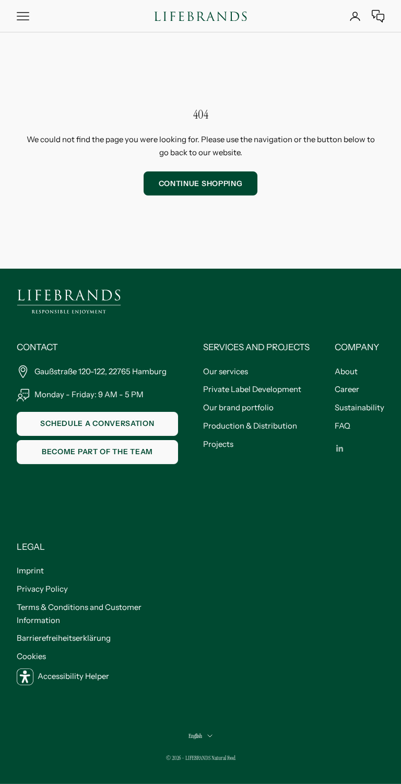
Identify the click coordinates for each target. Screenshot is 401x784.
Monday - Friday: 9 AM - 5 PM (89, 394)
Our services (225, 371)
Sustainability (359, 407)
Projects (218, 444)
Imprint (30, 570)
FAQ (342, 426)
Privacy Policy (42, 589)
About (346, 371)
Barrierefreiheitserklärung (64, 638)
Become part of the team (97, 451)
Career (347, 389)
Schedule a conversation (97, 423)
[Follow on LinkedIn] (340, 448)
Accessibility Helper (73, 676)
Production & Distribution (250, 426)
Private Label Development (252, 389)
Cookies (31, 656)
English (195, 736)
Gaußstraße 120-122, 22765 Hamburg (100, 371)
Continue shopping (201, 183)
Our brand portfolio (238, 407)
